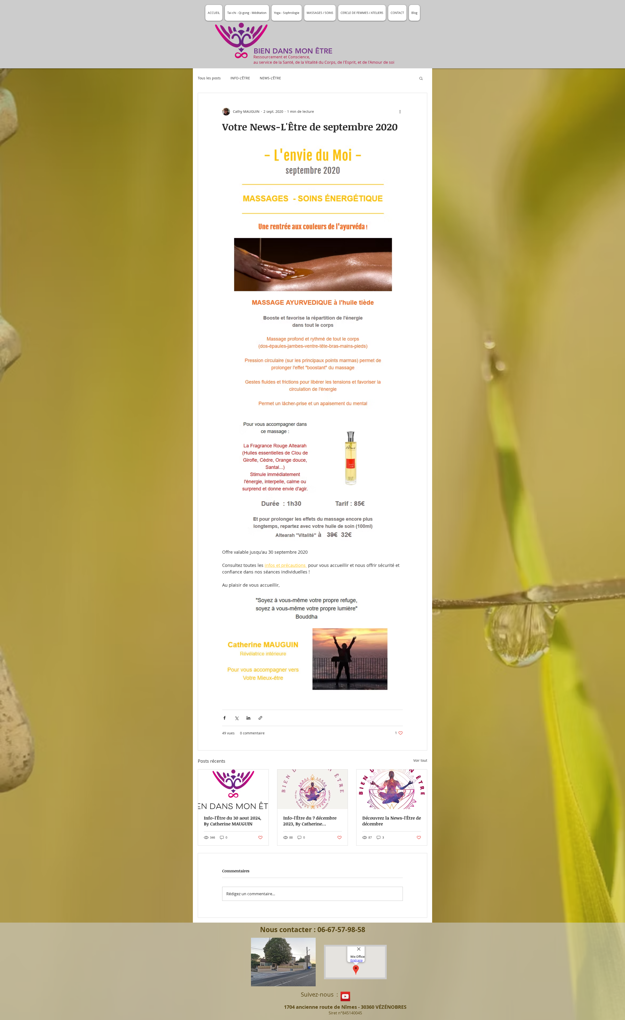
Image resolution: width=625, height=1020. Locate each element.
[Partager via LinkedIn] (248, 718)
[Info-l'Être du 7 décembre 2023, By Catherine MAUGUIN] (312, 789)
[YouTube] (345, 996)
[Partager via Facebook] (224, 718)
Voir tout (420, 760)
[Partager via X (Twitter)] (236, 718)
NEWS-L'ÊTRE (270, 78)
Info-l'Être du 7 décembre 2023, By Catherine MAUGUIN (309, 821)
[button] (421, 78)
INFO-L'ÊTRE (240, 78)
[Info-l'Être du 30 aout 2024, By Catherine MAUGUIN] (233, 789)
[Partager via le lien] (260, 718)
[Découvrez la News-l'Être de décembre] (391, 789)
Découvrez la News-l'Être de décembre (391, 821)
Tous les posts (209, 78)
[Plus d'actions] (400, 111)
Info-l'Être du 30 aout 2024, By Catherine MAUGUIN (232, 821)
